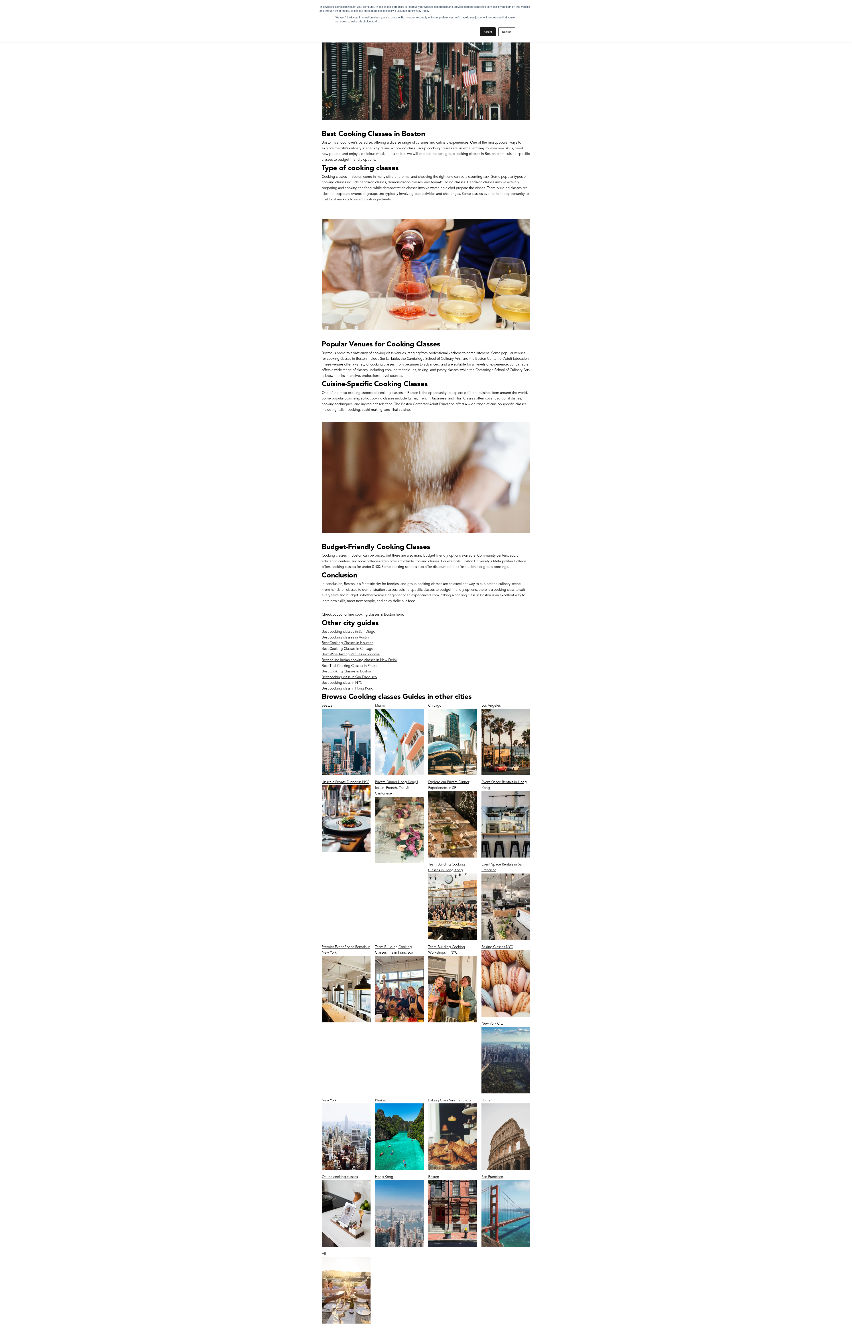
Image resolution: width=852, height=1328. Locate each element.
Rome (486, 1100)
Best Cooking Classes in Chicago (347, 649)
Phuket (380, 1100)
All (324, 1254)
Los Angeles (491, 705)
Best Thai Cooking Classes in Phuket (350, 666)
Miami (380, 705)
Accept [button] (488, 32)
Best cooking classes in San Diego (348, 632)
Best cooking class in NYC (342, 683)
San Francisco (492, 1177)
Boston (433, 1177)
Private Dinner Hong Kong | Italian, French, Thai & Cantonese (396, 788)
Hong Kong (384, 1177)
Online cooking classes (340, 1177)
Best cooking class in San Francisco (349, 677)
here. (400, 615)
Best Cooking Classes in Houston (347, 643)
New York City (492, 1024)
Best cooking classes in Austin (345, 637)
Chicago (434, 705)
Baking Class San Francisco (449, 1100)
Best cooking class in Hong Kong (347, 688)
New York (329, 1100)
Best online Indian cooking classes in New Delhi (359, 660)
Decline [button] (506, 32)
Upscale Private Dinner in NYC (345, 782)
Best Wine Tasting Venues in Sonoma (351, 654)
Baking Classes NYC (497, 947)
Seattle (327, 705)
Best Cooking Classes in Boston (346, 671)
